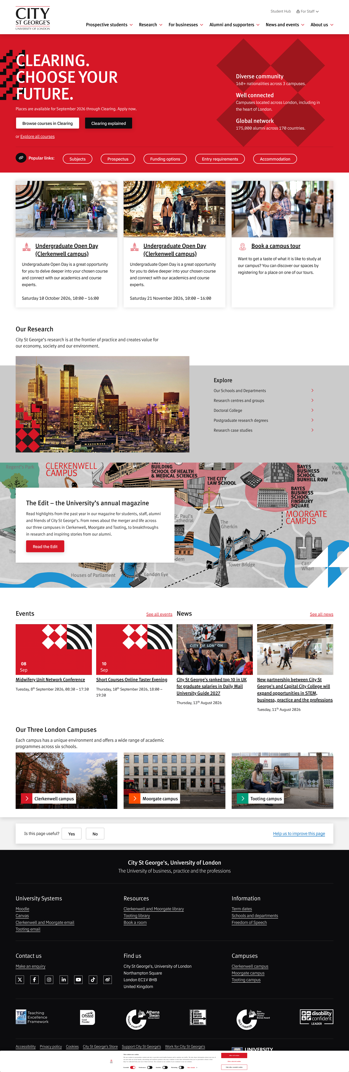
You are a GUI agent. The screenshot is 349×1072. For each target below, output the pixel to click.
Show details (191, 1067)
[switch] (149, 1067)
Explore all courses (37, 136)
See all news (321, 614)
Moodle (22, 908)
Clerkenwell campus (250, 966)
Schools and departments (255, 915)
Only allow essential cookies (234, 1067)
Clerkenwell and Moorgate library (154, 908)
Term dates (242, 908)
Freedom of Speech (249, 922)
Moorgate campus (248, 972)
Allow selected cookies (234, 1061)
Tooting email (28, 929)
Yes (71, 833)
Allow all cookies (234, 1055)
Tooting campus (246, 979)
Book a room (135, 922)
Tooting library (137, 915)
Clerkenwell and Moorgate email (45, 922)
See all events (159, 614)
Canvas (22, 915)
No (95, 833)
